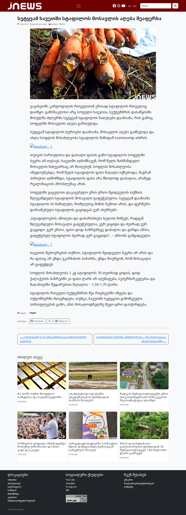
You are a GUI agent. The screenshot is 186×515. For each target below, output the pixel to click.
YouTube (70, 479)
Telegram (62, 321)
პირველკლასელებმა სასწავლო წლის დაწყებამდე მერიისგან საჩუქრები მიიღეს (93, 446)
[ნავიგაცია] (78, 6)
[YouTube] (123, 6)
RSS (67, 490)
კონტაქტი (128, 486)
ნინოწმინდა (13, 493)
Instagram (71, 486)
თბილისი (12, 479)
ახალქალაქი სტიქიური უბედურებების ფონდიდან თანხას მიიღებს (89, 397)
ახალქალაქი (14, 483)
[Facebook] (114, 6)
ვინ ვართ (128, 479)
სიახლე (54, 24)
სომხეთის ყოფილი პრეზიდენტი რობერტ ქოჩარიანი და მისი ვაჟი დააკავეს (41, 446)
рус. (130, 6)
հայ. (135, 6)
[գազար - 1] (41, 146)
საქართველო (14, 486)
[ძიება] (175, 5)
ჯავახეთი (12, 497)
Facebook (38, 321)
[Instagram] (118, 6)
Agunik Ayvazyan (39, 24)
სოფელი (33, 313)
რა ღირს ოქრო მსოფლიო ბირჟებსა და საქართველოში (39, 395)
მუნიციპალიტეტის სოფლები (21, 500)
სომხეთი (12, 490)
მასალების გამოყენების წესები (139, 483)
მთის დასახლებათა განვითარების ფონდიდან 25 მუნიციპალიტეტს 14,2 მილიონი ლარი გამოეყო (143, 448)
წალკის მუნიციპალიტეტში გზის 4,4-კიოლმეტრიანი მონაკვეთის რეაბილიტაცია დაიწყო (144, 397)
